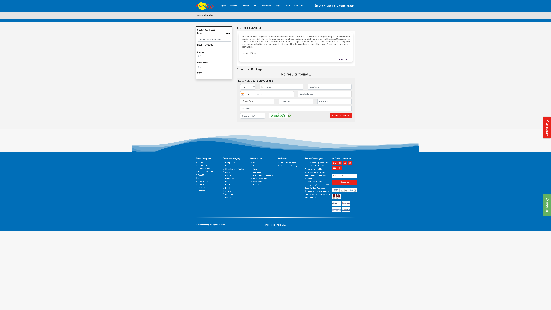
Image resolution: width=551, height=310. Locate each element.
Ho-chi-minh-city (260, 179)
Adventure (229, 194)
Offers (287, 5)
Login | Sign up (326, 5)
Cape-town (257, 182)
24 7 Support (203, 178)
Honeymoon (230, 197)
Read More (344, 59)
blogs (278, 5)
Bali (254, 163)
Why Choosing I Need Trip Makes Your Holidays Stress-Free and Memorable (317, 166)
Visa (255, 5)
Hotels (233, 5)
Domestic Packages (288, 163)
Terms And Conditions (207, 172)
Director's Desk (204, 169)
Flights (222, 5)
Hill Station (229, 179)
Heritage (228, 175)
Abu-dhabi (257, 172)
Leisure (228, 166)
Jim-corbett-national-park (264, 175)
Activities (266, 5)
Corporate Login (345, 5)
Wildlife (228, 191)
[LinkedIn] (334, 168)
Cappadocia (257, 185)
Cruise (228, 182)
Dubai (255, 169)
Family (228, 185)
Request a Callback (340, 115)
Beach (227, 188)
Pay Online (202, 188)
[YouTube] (350, 163)
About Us (201, 175)
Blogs (200, 162)
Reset (228, 33)
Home (198, 15)
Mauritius (256, 166)
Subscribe (345, 182)
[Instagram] (345, 163)
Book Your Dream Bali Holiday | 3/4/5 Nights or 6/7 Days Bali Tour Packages (317, 185)
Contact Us (202, 165)
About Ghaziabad (250, 28)
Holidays (245, 5)
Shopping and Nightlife (234, 169)
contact (298, 5)
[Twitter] (339, 163)
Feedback (202, 191)
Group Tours (230, 163)
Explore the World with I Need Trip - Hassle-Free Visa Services (317, 175)
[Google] (334, 163)
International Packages (289, 166)
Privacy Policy (203, 181)
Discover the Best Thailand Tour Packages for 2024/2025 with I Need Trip (317, 194)
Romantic (229, 172)
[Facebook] (339, 168)
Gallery (201, 184)
